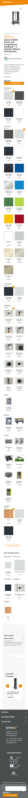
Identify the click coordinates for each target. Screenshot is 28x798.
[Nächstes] (20, 685)
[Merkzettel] (19, 2)
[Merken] (20, 8)
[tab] (14, 642)
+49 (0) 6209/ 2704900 (15, 738)
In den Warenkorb (15, 83)
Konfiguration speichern (13, 545)
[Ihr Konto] (22, 2)
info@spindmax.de (11, 742)
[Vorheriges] (7, 685)
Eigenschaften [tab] (9, 635)
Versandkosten (6, 784)
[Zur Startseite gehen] (7, 2)
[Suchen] (16, 2)
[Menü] (12, 2)
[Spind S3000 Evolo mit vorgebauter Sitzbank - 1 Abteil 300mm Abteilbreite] (14, 684)
